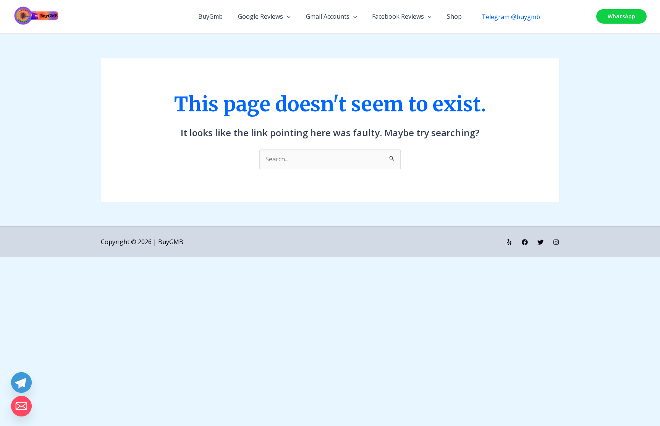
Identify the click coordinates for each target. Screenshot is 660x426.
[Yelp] (509, 242)
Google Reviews (260, 16)
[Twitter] (540, 242)
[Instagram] (556, 242)
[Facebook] (525, 242)
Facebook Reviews (398, 16)
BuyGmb (210, 16)
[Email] (21, 406)
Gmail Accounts (327, 16)
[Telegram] (21, 382)
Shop (454, 16)
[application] (287, 16)
